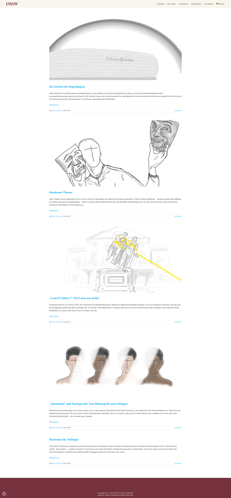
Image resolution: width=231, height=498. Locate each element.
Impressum (101, 495)
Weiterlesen (54, 105)
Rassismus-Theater (61, 192)
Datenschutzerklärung (112, 495)
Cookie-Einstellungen (126, 495)
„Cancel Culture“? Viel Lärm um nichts (74, 298)
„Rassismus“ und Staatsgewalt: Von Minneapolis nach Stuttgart (88, 403)
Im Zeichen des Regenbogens (67, 86)
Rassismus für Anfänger (64, 439)
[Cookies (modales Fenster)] (4, 494)
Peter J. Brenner (56, 110)
